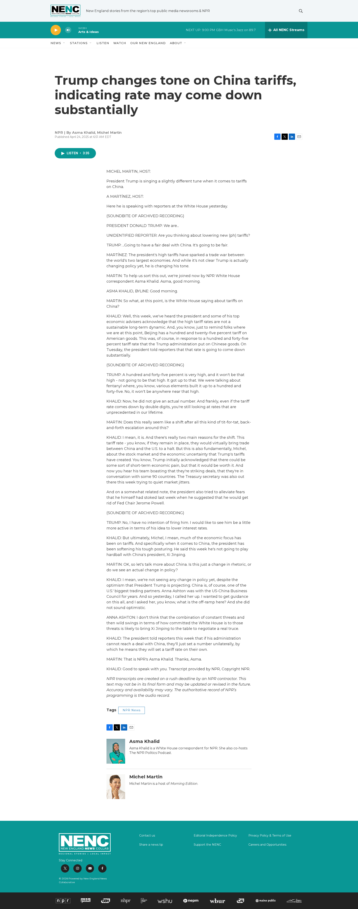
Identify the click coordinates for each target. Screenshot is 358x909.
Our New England (148, 43)
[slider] (74, 30)
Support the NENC (207, 844)
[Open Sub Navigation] (64, 43)
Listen (103, 43)
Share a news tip (151, 844)
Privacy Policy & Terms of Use (269, 835)
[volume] (68, 30)
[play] (55, 30)
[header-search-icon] (301, 11)
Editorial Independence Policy (215, 835)
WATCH (119, 43)
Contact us (147, 835)
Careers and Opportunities (267, 844)
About (176, 43)
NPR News (131, 710)
